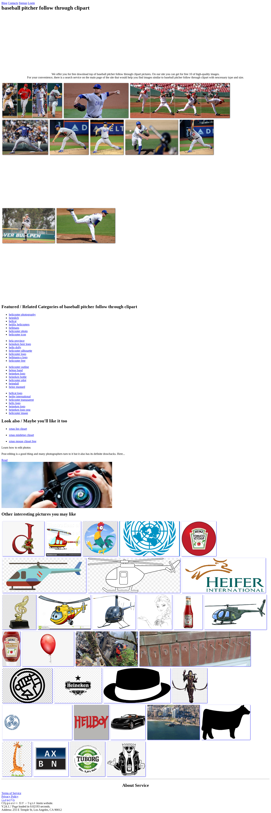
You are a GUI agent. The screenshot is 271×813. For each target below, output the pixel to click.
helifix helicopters (19, 324)
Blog (4, 3)
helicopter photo (18, 331)
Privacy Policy (9, 796)
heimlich (14, 317)
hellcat (12, 321)
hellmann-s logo (18, 357)
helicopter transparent (21, 399)
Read (4, 460)
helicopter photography (22, 314)
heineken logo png (19, 409)
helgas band (16, 370)
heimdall (14, 383)
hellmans (14, 327)
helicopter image (18, 413)
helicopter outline (19, 366)
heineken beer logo (20, 344)
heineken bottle (18, 376)
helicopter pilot (17, 380)
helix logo (14, 403)
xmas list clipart (18, 428)
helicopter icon (17, 334)
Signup (23, 3)
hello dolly (15, 347)
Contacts (13, 3)
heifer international (20, 396)
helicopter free (17, 360)
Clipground (18, 801)
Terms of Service (11, 793)
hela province (17, 340)
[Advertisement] (135, 42)
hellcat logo (15, 393)
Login (31, 3)
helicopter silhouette (20, 350)
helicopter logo (17, 354)
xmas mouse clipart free (22, 441)
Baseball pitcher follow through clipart (23, 112)
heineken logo (17, 373)
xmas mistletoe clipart (21, 435)
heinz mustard (17, 386)
